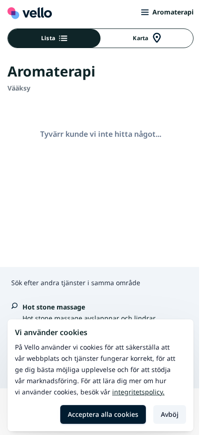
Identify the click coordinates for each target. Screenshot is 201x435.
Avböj (170, 414)
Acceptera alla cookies (103, 414)
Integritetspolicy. (138, 391)
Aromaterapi (173, 11)
